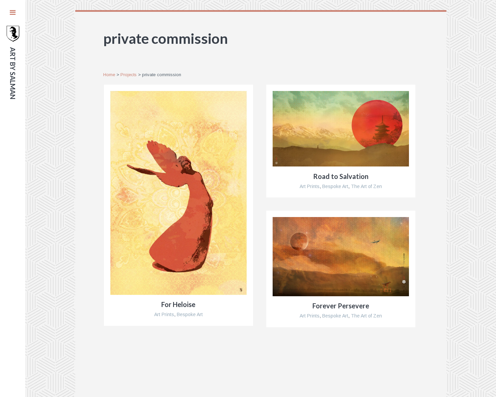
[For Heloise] (178, 193)
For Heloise (178, 304)
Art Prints (164, 314)
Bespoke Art (190, 314)
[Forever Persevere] (341, 256)
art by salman (13, 73)
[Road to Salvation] (341, 128)
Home (109, 74)
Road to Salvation (340, 176)
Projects (128, 74)
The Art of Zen (366, 186)
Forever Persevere (340, 306)
